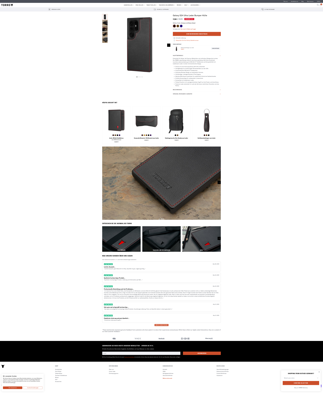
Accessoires (195, 5)
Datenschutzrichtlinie (129, 357)
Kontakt (165, 369)
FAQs (164, 371)
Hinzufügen (215, 48)
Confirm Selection (301, 383)
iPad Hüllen (139, 5)
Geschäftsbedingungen (223, 369)
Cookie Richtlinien (221, 373)
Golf (185, 5)
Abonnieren (202, 353)
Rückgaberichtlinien (168, 373)
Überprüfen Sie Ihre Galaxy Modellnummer (187, 40)
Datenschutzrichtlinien (223, 371)
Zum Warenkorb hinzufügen (196, 34)
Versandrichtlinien (167, 375)
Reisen (179, 5)
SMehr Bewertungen (161, 325)
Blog (302, 1)
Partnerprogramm (113, 373)
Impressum (219, 375)
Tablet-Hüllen (151, 5)
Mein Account (310, 1)
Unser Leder (112, 371)
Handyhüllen (128, 5)
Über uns (285, 1)
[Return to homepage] (7, 5)
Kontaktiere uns (294, 1)
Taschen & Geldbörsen (166, 5)
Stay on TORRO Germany (301, 387)
